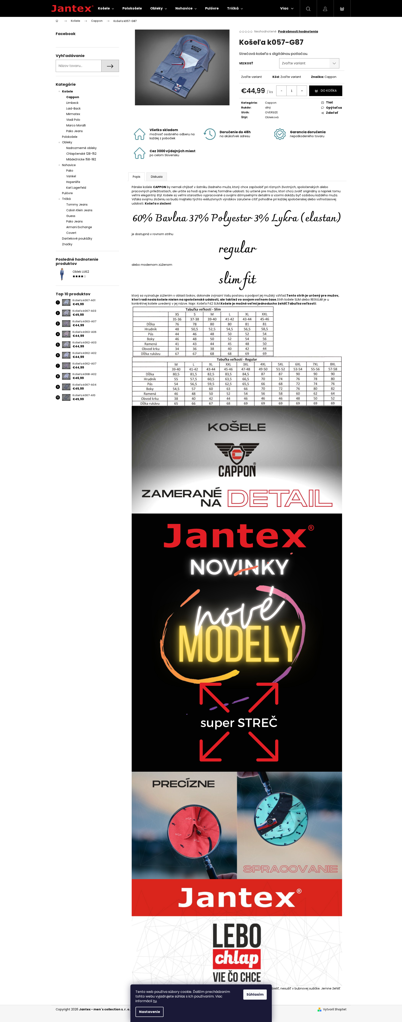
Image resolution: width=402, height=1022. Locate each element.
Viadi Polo (73, 120)
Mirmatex (73, 114)
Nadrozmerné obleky (81, 148)
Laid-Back (73, 108)
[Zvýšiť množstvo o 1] (302, 91)
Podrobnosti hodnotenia (298, 32)
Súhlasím (255, 994)
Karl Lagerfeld (76, 188)
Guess (70, 216)
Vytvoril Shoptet (335, 1009)
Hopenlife (73, 182)
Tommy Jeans (77, 204)
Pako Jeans (74, 131)
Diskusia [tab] (156, 177)
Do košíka (329, 90)
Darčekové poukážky (77, 238)
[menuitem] (106, 8)
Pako (69, 170)
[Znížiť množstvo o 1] (281, 91)
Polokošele (69, 137)
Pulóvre (67, 193)
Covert (71, 233)
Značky (67, 244)
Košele (67, 91)
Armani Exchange (79, 227)
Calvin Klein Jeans (79, 210)
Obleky (67, 142)
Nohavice (69, 165)
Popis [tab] (136, 177)
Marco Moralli (76, 125)
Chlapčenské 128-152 (81, 154)
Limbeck (72, 103)
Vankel (71, 176)
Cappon (72, 97)
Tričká (66, 199)
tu (155, 1001)
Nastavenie (149, 1011)
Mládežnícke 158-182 (81, 159)
